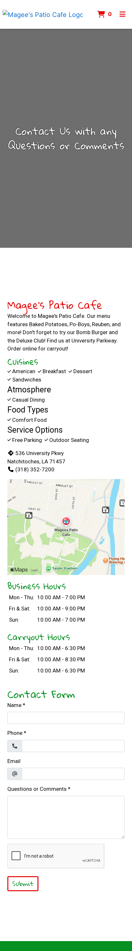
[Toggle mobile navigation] (122, 14)
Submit (23, 883)
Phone (14, 733)
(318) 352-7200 (34, 469)
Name (14, 705)
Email (14, 761)
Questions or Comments (37, 789)
